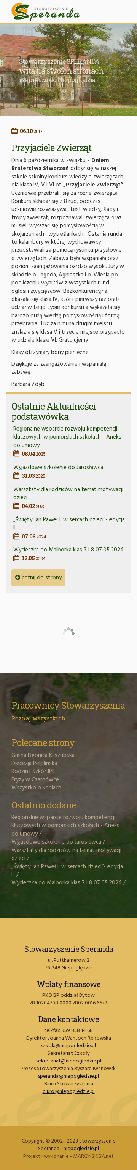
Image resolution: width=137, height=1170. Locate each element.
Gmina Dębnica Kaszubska (43, 755)
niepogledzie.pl (81, 1148)
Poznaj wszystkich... (40, 718)
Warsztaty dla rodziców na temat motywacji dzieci (66, 854)
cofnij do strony (41, 577)
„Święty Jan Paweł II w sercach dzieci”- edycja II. (67, 870)
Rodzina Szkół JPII (32, 771)
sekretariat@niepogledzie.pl (68, 1061)
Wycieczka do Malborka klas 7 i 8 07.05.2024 (68, 553)
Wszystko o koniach (36, 787)
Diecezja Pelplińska (34, 763)
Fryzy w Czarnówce (35, 779)
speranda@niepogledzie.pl (68, 1076)
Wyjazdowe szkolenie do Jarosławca (58, 471)
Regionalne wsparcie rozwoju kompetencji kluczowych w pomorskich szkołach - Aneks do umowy (67, 440)
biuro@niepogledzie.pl (69, 1091)
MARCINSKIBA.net (93, 1156)
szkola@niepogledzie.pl (68, 1045)
